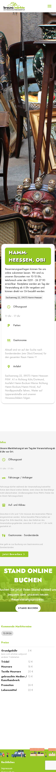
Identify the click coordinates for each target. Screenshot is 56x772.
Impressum (6, 768)
